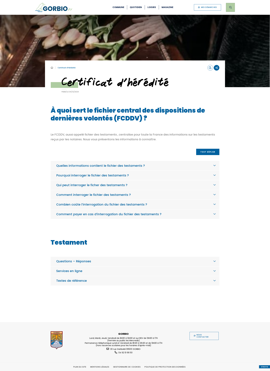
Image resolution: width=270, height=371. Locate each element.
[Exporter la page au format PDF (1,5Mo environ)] (210, 68)
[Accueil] (52, 67)
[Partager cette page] (216, 68)
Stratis (264, 367)
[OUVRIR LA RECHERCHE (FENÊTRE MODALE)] (230, 7)
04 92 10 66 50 (125, 352)
